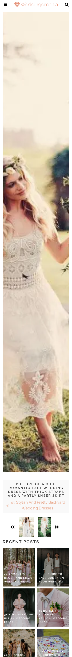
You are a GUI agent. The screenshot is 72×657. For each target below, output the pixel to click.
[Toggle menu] (5, 5)
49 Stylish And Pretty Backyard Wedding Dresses (37, 505)
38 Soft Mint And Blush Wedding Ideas (18, 618)
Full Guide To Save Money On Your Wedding (51, 578)
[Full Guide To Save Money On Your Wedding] (53, 567)
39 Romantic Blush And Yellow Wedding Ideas (53, 616)
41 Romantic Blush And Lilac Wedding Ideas (18, 578)
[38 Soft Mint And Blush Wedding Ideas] (19, 607)
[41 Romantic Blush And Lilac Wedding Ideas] (19, 567)
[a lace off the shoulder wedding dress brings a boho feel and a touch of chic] (26, 527)
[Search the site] (67, 5)
